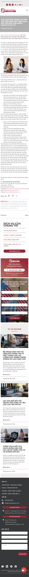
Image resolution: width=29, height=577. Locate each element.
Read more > (7, 374)
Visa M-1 (15, 208)
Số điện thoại (4, 302)
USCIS (6, 204)
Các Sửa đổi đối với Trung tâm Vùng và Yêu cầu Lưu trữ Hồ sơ (14, 403)
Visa (10, 204)
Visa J (17, 206)
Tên (2, 289)
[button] (27, 10)
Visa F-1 (7, 206)
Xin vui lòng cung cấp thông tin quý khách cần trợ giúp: (14, 309)
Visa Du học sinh (15, 204)
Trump (2, 204)
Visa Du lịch (24, 204)
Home (2, 35)
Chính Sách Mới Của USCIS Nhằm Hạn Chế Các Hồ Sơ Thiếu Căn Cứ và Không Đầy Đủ (14, 449)
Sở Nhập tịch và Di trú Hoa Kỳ (19, 203)
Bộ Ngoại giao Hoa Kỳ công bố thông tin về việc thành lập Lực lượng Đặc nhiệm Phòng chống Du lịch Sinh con (14, 355)
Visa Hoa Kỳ (13, 206)
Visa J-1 (22, 206)
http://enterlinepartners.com (13, 192)
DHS (23, 201)
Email (2, 295)
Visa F (2, 206)
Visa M (11, 208)
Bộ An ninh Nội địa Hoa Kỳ (12, 35)
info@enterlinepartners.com (16, 1)
